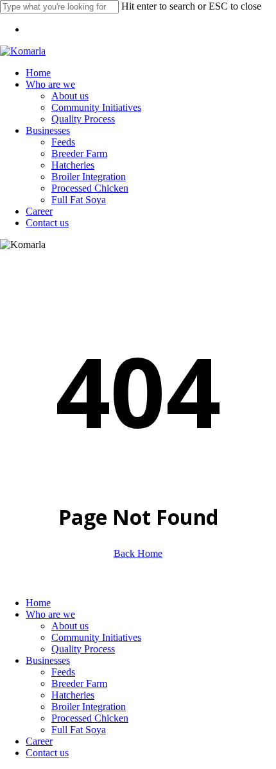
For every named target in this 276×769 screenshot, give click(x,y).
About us (70, 625)
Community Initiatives (96, 637)
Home (38, 602)
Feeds (63, 671)
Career (39, 741)
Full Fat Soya (78, 729)
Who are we (50, 614)
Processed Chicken (89, 718)
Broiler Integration (88, 706)
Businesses (48, 660)
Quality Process (83, 648)
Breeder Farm (79, 683)
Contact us (47, 752)
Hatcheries (72, 695)
